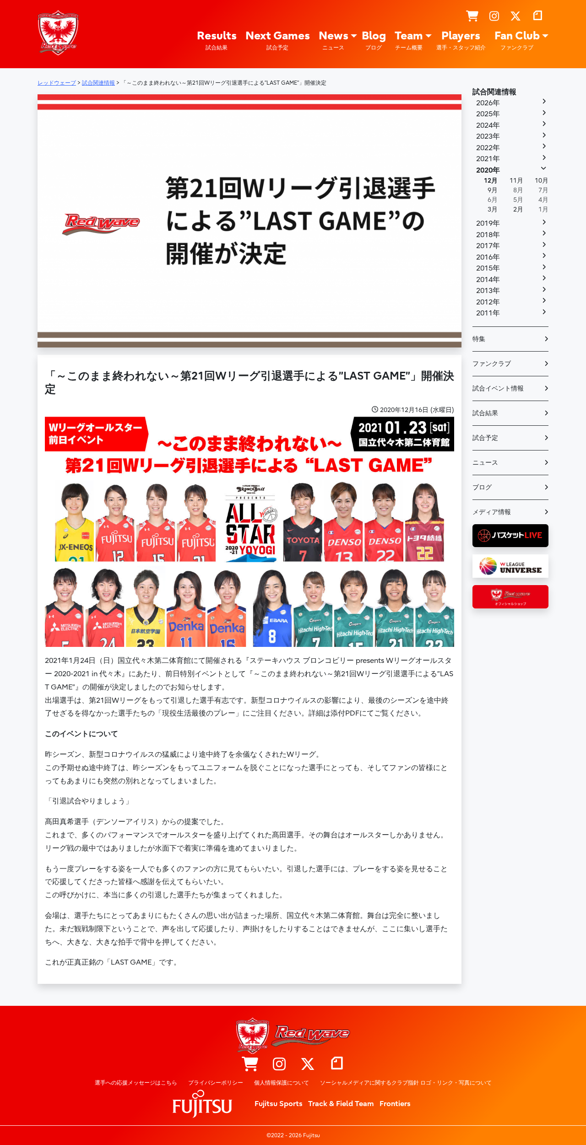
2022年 (488, 148)
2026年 (488, 103)
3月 (493, 209)
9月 (493, 190)
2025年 (488, 114)
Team (409, 40)
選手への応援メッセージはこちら (136, 1083)
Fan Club (517, 40)
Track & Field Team (341, 1104)
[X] (515, 16)
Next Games (277, 40)
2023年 (488, 136)
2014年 (488, 280)
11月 (516, 181)
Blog (374, 40)
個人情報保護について (281, 1083)
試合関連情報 (494, 92)
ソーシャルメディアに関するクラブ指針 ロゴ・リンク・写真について (406, 1083)
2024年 (488, 125)
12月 (491, 181)
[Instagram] (494, 16)
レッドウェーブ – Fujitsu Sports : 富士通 (58, 32)
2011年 (488, 313)
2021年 (488, 159)
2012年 (488, 302)
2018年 (488, 235)
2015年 (488, 268)
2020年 (488, 170)
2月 (518, 209)
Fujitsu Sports (279, 1104)
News (333, 40)
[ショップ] (472, 16)
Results (217, 40)
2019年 (488, 223)
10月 (541, 181)
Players (461, 40)
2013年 (488, 291)
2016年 (488, 257)
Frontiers (395, 1104)
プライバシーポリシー (215, 1083)
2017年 (488, 246)
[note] (537, 16)
